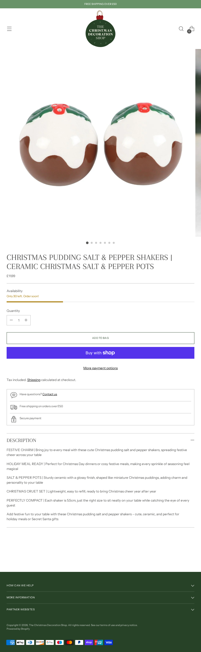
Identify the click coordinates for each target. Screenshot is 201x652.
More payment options (100, 368)
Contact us (49, 394)
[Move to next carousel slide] (190, 555)
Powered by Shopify (18, 628)
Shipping (33, 380)
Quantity (13, 311)
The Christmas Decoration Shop (48, 625)
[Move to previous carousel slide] (179, 555)
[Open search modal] (181, 29)
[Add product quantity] (26, 320)
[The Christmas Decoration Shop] (100, 28)
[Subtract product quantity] (11, 320)
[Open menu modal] (9, 29)
